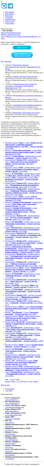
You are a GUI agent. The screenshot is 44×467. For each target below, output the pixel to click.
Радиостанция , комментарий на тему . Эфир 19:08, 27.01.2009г (22, 185)
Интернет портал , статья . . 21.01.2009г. (23, 198)
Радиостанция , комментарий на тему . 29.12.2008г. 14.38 (24, 264)
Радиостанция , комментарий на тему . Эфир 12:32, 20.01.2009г (22, 217)
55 (26, 381)
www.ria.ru (9, 426)
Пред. (14, 381)
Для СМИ (8, 390)
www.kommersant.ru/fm (13, 415)
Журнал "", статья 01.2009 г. (21, 211)
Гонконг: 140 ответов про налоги (25, 76)
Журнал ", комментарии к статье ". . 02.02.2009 (23, 157)
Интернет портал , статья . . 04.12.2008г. (24, 308)
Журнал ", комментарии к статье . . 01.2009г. (24, 249)
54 (24, 381)
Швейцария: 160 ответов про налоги (26, 113)
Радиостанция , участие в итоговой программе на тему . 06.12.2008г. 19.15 (23, 297)
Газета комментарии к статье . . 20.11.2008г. (23, 374)
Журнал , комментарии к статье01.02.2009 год (21, 179)
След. (30, 381)
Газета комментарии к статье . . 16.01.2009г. (22, 229)
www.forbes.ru (10, 434)
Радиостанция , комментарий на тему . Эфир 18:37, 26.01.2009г (23, 192)
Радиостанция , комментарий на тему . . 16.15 (24, 324)
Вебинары (9, 16)
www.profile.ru (10, 443)
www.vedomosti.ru (11, 400)
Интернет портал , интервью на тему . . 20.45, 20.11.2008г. (22, 356)
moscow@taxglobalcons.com (11, 33)
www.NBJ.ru (9, 459)
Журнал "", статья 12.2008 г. (24, 341)
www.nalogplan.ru (11, 440)
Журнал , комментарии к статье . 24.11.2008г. (22, 351)
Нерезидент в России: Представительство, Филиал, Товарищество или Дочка (22, 67)
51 (18, 381)
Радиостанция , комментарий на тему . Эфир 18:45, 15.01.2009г (23, 236)
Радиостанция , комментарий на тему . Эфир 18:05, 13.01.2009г (24, 243)
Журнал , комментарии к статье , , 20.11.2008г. (21, 362)
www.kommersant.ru (12, 403)
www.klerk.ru (10, 455)
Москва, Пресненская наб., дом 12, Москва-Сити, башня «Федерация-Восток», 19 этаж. (20, 36)
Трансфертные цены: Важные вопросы (27, 105)
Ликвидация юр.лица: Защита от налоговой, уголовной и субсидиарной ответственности (21, 86)
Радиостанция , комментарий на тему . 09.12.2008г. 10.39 (22, 281)
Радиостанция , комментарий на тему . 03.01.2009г (22, 257)
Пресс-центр (9, 21)
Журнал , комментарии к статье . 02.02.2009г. (22, 174)
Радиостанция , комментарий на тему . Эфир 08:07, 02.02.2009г (22, 163)
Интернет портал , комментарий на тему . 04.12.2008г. (23, 318)
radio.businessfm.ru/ (12, 411)
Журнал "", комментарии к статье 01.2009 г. (23, 204)
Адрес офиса (9, 23)
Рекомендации (10, 19)
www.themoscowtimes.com (14, 407)
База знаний (9, 12)
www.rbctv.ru (9, 422)
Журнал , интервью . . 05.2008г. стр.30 (21, 286)
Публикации (9, 389)
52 (20, 381)
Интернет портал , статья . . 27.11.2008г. (24, 346)
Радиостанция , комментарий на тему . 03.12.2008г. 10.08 (22, 335)
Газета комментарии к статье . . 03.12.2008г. (23, 329)
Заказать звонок (22, 47)
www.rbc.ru (9, 430)
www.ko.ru (9, 447)
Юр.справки (9, 14)
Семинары (9, 18)
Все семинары (6, 61)
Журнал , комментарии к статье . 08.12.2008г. (23, 291)
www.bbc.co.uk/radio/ (12, 419)
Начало (7, 381)
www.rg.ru (8, 451)
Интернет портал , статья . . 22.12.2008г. (23, 269)
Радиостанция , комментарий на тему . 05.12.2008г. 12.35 (24, 303)
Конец (36, 381)
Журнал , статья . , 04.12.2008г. (22, 313)
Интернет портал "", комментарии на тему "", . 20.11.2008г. (23, 368)
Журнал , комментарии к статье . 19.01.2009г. (22, 224)
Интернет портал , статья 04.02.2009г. (24, 145)
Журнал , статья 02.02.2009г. (23, 152)
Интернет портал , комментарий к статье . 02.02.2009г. (23, 169)
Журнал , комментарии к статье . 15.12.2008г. (22, 275)
